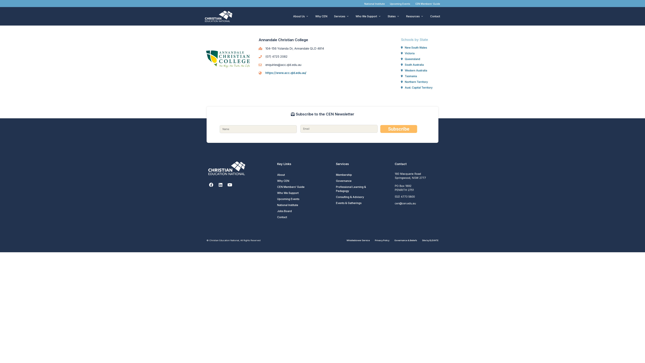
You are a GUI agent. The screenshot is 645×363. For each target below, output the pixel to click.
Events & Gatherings (348, 203)
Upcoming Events (400, 3)
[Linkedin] (220, 185)
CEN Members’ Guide (427, 3)
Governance (344, 181)
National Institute (374, 3)
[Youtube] (230, 185)
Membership (344, 174)
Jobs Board (284, 211)
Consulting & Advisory (350, 197)
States (392, 16)
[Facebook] (211, 185)
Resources (413, 16)
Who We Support (366, 16)
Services (339, 16)
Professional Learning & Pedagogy (351, 189)
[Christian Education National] (219, 16)
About (281, 174)
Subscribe (398, 129)
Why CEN (321, 16)
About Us (299, 16)
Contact (435, 16)
